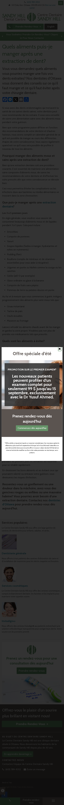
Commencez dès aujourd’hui (32, 428)
